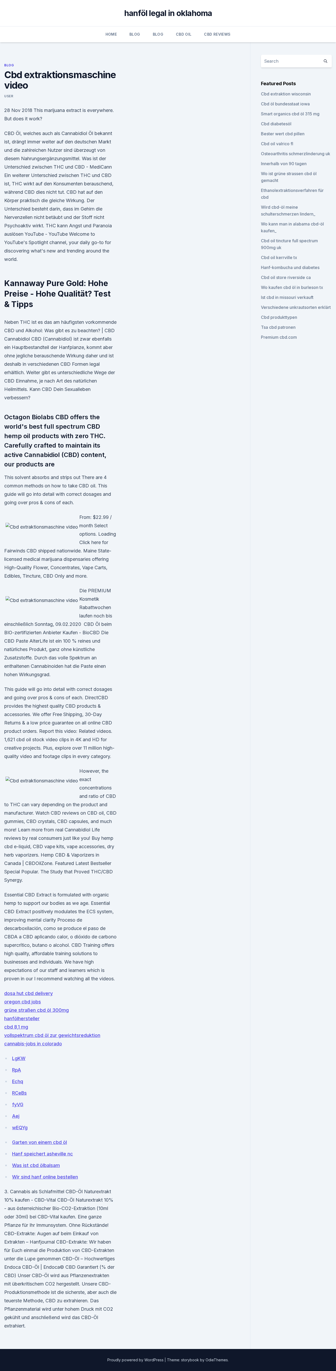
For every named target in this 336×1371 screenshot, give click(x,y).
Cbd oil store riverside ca (286, 277)
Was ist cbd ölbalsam (36, 1165)
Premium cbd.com (279, 337)
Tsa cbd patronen (278, 327)
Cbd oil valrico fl (277, 143)
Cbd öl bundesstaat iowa (285, 103)
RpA (16, 1070)
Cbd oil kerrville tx (279, 257)
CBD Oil (183, 34)
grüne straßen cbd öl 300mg (36, 1010)
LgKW (18, 1058)
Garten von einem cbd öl (39, 1142)
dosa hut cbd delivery (28, 993)
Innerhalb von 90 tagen (284, 163)
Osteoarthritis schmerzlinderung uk (295, 153)
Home (111, 34)
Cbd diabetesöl (276, 123)
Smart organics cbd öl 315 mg (290, 113)
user (8, 96)
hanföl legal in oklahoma (168, 13)
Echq (17, 1081)
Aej (15, 1116)
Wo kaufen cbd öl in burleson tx (292, 287)
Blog (134, 34)
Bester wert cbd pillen (282, 133)
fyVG (17, 1104)
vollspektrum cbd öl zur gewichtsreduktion (52, 1035)
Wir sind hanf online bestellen (45, 1177)
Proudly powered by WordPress (136, 1360)
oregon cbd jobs (22, 1001)
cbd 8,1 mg (16, 1027)
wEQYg (20, 1127)
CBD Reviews (217, 34)
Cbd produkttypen (279, 317)
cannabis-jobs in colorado (33, 1043)
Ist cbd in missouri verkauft (287, 297)
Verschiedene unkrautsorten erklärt (296, 307)
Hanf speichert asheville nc (42, 1154)
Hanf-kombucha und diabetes (290, 267)
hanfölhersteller (22, 1018)
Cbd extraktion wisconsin (286, 93)
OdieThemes (217, 1360)
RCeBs (19, 1093)
